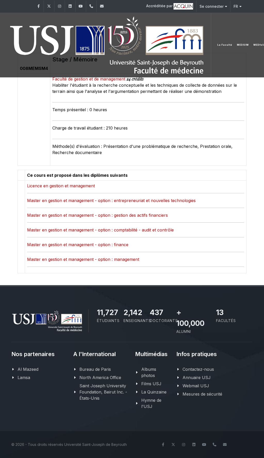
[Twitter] (49, 6)
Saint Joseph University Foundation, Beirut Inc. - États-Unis (103, 392)
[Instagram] (59, 6)
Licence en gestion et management (61, 185)
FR (236, 6)
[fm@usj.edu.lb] (102, 6)
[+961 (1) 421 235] (91, 6)
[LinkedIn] (70, 6)
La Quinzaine (154, 392)
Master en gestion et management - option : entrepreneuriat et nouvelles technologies (111, 200)
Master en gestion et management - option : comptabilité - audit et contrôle (100, 229)
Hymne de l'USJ (151, 403)
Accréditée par (160, 6)
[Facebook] (38, 6)
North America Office (100, 377)
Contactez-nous (198, 369)
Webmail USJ (196, 385)
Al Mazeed (28, 369)
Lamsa (24, 377)
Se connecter (212, 6)
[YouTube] (81, 6)
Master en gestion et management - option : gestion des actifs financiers (97, 215)
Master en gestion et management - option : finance (77, 244)
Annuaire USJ (197, 377)
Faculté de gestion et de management (89, 79)
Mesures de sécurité (202, 394)
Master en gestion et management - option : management (83, 259)
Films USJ (151, 383)
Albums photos (148, 372)
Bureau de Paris (95, 369)
